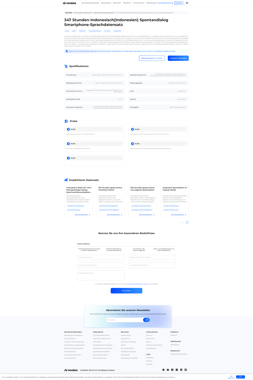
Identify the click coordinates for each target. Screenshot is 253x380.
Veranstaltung (151, 348)
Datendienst (106, 3)
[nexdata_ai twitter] (176, 369)
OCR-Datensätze (70, 351)
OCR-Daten (97, 342)
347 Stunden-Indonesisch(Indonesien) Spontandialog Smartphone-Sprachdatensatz (144, 13)
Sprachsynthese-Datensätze (73, 348)
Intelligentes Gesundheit (129, 358)
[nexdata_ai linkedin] (181, 369)
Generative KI (125, 338)
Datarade (149, 364)
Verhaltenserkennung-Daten (103, 345)
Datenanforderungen (86, 273)
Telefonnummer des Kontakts (141, 257)
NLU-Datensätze (70, 358)
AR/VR (123, 345)
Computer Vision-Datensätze (74, 342)
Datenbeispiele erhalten (152, 58)
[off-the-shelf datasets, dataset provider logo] (69, 4)
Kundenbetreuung (165, 3)
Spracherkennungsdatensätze (103, 13)
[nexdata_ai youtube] (185, 369)
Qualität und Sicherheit (154, 345)
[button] (187, 222)
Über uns (149, 335)
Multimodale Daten (99, 358)
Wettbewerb (151, 3)
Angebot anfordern (178, 58)
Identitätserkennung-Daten (102, 348)
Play (68, 129)
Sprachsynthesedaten (100, 355)
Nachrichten (150, 338)
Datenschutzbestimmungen (138, 284)
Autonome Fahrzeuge (128, 342)
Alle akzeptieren (240, 377)
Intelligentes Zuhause (128, 351)
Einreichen (126, 291)
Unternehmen (138, 3)
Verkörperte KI (126, 335)
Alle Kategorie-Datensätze (83, 13)
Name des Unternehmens (88, 265)
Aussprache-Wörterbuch (72, 355)
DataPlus (149, 361)
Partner (148, 342)
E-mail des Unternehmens (139, 265)
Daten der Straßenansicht (102, 338)
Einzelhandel (125, 355)
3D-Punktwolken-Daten (101, 335)
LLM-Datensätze (69, 338)
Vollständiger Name (86, 257)
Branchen (117, 3)
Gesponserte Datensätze (178, 354)
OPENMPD (150, 358)
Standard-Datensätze (90, 3)
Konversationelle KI (127, 348)
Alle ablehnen (231, 377)
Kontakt (179, 3)
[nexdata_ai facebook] (172, 369)
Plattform (127, 3)
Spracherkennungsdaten (101, 351)
